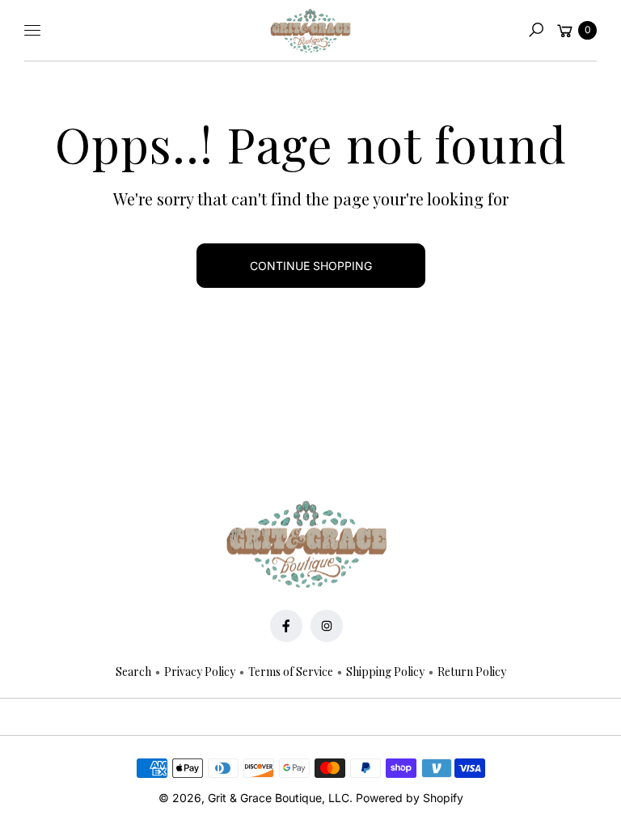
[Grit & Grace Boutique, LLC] (310, 30)
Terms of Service (290, 671)
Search (133, 671)
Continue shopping (311, 265)
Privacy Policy (199, 671)
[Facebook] (286, 626)
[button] (536, 30)
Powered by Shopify (409, 798)
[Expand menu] (32, 30)
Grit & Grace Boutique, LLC (278, 798)
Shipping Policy (385, 671)
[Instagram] (326, 626)
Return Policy (471, 671)
